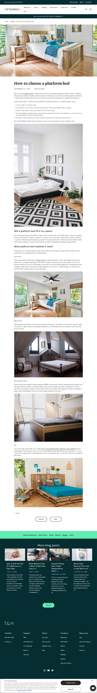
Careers (81, 646)
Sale (80, 637)
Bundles (63, 659)
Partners (82, 650)
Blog (43, 650)
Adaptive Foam (46, 646)
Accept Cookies (70, 683)
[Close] (92, 681)
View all (48, 605)
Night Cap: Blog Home (30, 535)
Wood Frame (41, 260)
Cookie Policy (20, 690)
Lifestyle (12, 21)
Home (6, 21)
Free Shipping (27, 646)
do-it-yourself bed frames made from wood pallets (58, 449)
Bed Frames (64, 641)
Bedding (63, 654)
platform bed (28, 93)
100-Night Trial (28, 641)
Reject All (70, 689)
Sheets (63, 650)
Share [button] (18, 513)
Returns (25, 650)
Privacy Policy (28, 690)
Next (55, 519)
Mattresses (64, 637)
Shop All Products (66, 663)
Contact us (8, 641)
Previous (41, 519)
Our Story (45, 637)
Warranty (26, 654)
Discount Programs (85, 641)
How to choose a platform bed (25, 21)
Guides (51, 535)
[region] (48, 686)
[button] (28, 7)
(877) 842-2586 (9, 637)
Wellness (57, 535)
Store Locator (46, 641)
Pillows (63, 646)
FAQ (24, 637)
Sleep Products (42, 535)
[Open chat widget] (93, 688)
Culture (71, 535)
